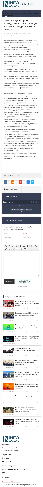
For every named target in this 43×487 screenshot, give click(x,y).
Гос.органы (15, 33)
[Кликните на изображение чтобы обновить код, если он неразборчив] (24, 281)
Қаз (25, 4)
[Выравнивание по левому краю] (20, 246)
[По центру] (24, 246)
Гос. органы (6, 461)
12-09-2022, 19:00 (26, 33)
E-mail (24, 233)
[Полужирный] (6, 246)
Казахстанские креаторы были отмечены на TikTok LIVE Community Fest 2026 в (27, 303)
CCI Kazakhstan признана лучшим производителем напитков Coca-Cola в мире (27, 421)
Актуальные (6, 455)
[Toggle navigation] (37, 4)
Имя (5, 233)
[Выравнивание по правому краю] (28, 246)
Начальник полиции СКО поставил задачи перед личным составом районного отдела (26, 315)
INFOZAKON (15, 485)
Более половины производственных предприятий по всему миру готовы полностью (26, 386)
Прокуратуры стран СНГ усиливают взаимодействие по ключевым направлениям (27, 362)
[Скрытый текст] (14, 249)
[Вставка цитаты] (17, 249)
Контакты (5, 477)
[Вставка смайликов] (32, 246)
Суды (3, 473)
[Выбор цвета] (10, 249)
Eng (31, 4)
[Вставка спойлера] (25, 249)
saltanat (7, 36)
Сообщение (8, 243)
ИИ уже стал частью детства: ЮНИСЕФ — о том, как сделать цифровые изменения (26, 409)
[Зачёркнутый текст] (16, 246)
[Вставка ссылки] (36, 246)
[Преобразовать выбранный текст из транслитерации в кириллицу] (21, 249)
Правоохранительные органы (13, 469)
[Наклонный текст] (9, 246)
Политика (5, 458)
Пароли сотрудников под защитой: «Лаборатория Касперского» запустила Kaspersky (27, 326)
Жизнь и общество (9, 466)
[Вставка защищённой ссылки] (6, 249)
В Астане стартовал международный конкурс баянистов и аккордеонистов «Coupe (27, 338)
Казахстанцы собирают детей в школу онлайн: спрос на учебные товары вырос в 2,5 (27, 374)
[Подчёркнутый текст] (12, 246)
